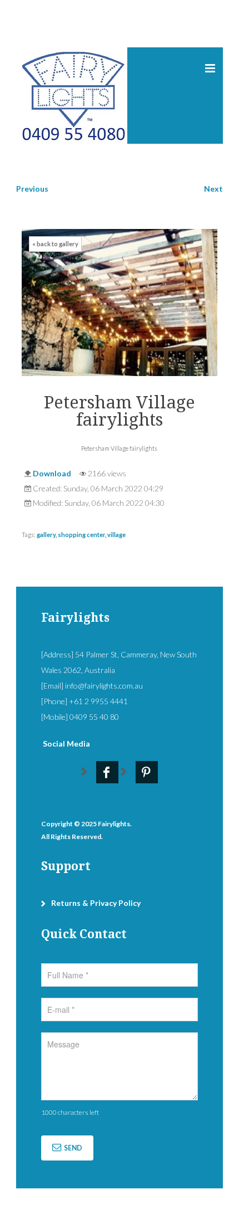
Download (52, 473)
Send (72, 1148)
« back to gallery (55, 243)
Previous (32, 188)
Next (213, 188)
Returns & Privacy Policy (96, 903)
